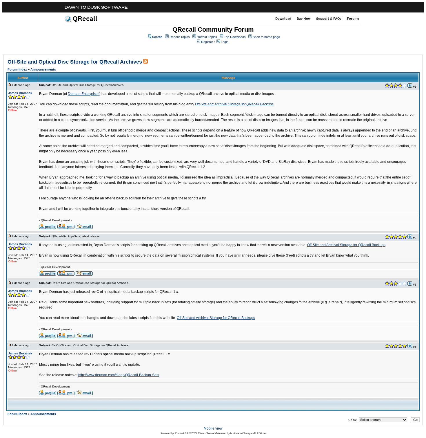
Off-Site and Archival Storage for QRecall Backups (234, 104)
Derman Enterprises (83, 94)
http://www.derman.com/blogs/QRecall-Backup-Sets (118, 375)
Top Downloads (235, 37)
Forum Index (17, 69)
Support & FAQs (328, 18)
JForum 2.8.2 (181, 433)
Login (224, 42)
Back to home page (266, 37)
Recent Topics (180, 37)
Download (283, 18)
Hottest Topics (207, 37)
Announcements (43, 69)
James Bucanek (20, 93)
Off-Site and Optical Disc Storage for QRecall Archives (75, 62)
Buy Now (304, 18)
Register (207, 42)
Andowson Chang (240, 433)
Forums (353, 18)
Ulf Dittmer (260, 433)
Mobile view (213, 428)
